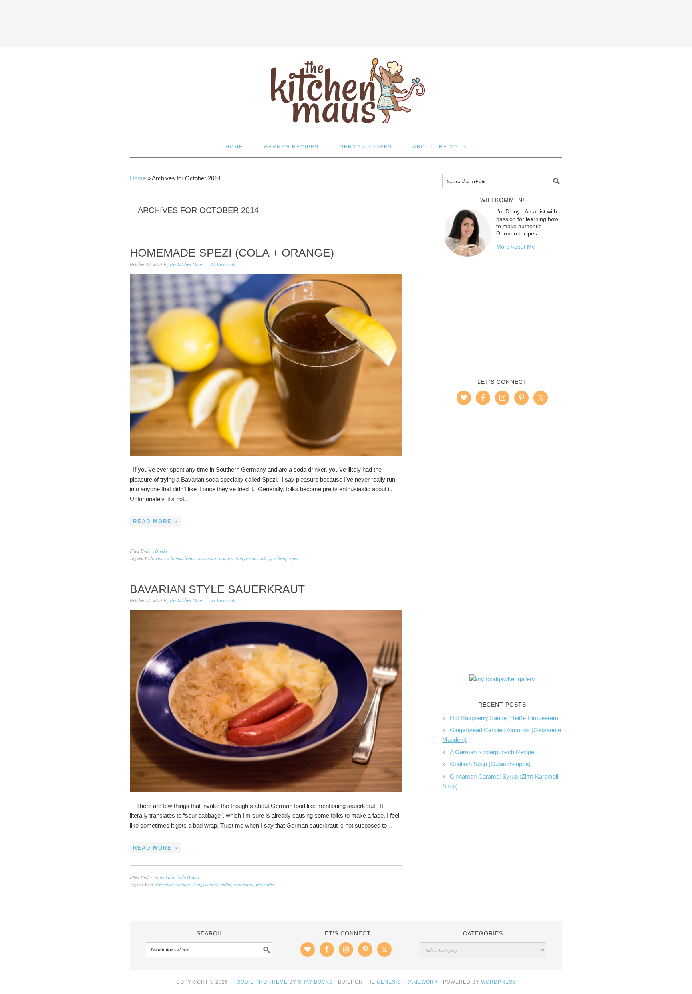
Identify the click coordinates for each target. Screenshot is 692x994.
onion (226, 884)
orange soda (246, 558)
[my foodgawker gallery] (502, 679)
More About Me (515, 246)
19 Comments (223, 264)
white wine (265, 884)
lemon (190, 558)
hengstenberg (205, 884)
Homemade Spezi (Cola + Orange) (232, 253)
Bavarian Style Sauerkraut (217, 589)
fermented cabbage (173, 884)
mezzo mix (207, 558)
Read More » (155, 521)
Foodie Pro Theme (260, 982)
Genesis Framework (407, 982)
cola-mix (174, 558)
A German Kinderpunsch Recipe (492, 752)
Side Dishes (188, 877)
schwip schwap (274, 558)
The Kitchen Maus (346, 88)
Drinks (161, 551)
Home (138, 178)
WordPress (498, 982)
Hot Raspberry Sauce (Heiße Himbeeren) (504, 718)
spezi (294, 558)
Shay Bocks (315, 982)
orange (225, 558)
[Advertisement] (346, 22)
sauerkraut (243, 884)
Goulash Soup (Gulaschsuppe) (490, 764)
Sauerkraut (165, 877)
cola (160, 558)
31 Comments (223, 600)
